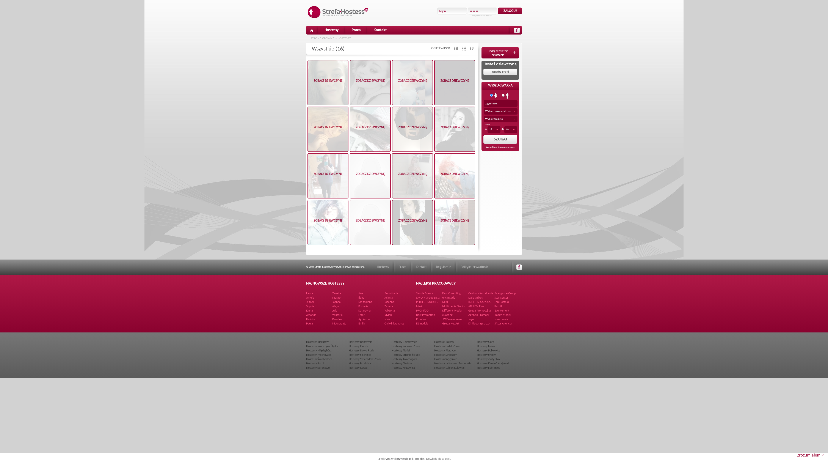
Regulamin (443, 267)
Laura (309, 293)
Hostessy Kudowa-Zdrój (406, 346)
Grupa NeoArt (450, 323)
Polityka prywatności (475, 267)
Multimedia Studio (453, 306)
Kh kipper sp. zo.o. (479, 323)
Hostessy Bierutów (317, 342)
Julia (334, 310)
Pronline (421, 319)
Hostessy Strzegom (445, 355)
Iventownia (501, 319)
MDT (445, 302)
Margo (336, 297)
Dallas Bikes (475, 297)
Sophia (310, 306)
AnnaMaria (391, 293)
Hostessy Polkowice (488, 350)
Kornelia (363, 306)
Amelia (310, 297)
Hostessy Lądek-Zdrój (446, 346)
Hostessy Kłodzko (359, 346)
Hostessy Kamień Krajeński (493, 363)
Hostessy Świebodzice (319, 359)
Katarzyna (364, 310)
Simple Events (424, 293)
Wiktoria (389, 310)
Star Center (501, 297)
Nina (387, 319)
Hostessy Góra (485, 342)
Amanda (311, 315)
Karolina (337, 319)
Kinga (309, 310)
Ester (361, 315)
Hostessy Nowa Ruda (361, 350)
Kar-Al (498, 306)
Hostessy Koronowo (318, 368)
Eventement (501, 310)
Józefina (389, 302)
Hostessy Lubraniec (488, 368)
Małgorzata (339, 323)
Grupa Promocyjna (479, 310)
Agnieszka (364, 319)
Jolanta (388, 297)
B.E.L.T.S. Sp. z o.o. (479, 302)
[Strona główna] (311, 30)
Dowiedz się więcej (438, 459)
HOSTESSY (344, 38)
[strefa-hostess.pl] (338, 12)
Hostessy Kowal (358, 368)
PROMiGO (422, 310)
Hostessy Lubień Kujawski (449, 368)
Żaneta (336, 293)
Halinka (310, 319)
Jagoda (310, 302)
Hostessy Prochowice (318, 355)
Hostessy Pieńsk (401, 350)
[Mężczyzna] (507, 96)
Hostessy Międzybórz (319, 350)
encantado (448, 297)
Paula (309, 323)
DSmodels (422, 323)
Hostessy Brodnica (360, 363)
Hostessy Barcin (315, 363)
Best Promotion (425, 315)
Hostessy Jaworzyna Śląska (322, 346)
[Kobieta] (495, 96)
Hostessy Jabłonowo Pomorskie (452, 363)
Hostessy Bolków (444, 342)
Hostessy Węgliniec (445, 359)
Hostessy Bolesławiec (404, 342)
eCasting (447, 315)
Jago (471, 319)
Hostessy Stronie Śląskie (406, 355)
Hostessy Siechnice (360, 355)
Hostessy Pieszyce (445, 350)
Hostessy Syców (486, 355)
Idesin (419, 306)
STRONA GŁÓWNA (322, 38)
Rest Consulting (451, 293)
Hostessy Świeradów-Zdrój (365, 359)
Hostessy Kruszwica (403, 368)
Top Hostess (501, 302)
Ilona (361, 297)
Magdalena (365, 302)
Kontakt (380, 30)
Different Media (452, 310)
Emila (361, 323)
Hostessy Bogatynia (360, 342)
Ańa (360, 293)
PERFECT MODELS (427, 302)
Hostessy (332, 30)
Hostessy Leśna (486, 346)
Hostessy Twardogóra (404, 359)
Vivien (388, 315)
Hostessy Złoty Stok (488, 359)
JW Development (452, 319)
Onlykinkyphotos (394, 323)
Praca (356, 30)
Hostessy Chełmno (402, 363)
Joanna (336, 302)
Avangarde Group (505, 293)
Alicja (335, 306)
